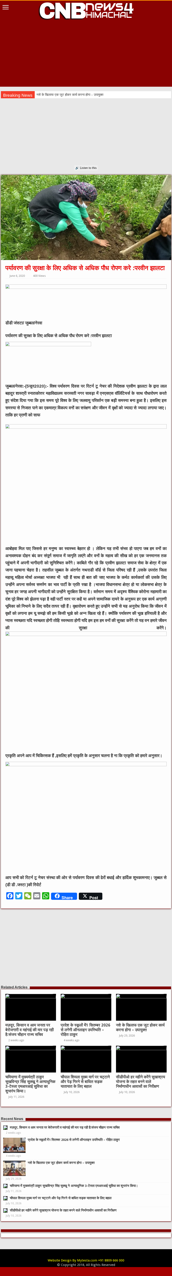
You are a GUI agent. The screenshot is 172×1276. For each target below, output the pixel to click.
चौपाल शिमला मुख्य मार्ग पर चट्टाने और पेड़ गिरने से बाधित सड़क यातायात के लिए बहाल (85, 1082)
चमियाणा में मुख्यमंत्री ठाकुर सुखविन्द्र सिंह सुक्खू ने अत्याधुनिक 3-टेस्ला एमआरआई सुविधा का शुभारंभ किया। (30, 1084)
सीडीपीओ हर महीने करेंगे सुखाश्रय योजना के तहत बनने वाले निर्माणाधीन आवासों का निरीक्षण (140, 1082)
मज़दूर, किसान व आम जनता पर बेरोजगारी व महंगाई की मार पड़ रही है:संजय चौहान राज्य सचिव (29, 1030)
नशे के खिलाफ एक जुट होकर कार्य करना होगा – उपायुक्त (140, 1027)
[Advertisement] (86, 55)
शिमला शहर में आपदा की (51, 95)
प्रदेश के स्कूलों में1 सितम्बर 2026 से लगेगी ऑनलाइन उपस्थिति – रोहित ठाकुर (85, 1030)
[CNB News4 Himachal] (86, 10)
